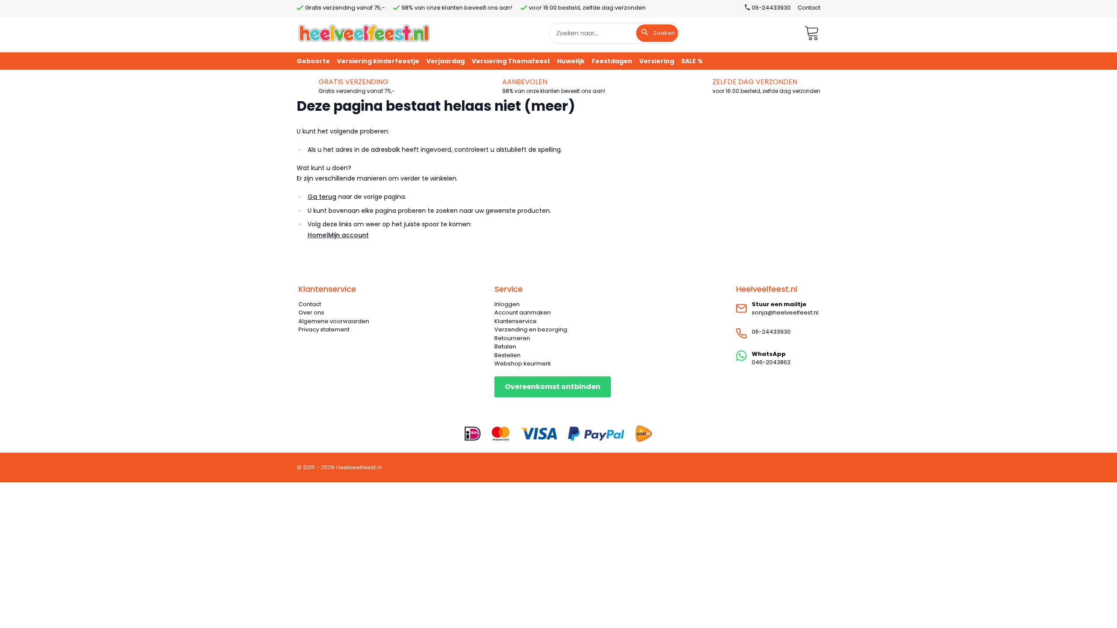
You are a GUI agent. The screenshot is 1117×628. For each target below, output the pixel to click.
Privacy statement (323, 329)
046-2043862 (771, 362)
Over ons (311, 312)
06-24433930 (771, 332)
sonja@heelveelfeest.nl (785, 312)
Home (317, 235)
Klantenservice (515, 321)
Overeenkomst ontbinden (552, 387)
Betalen (505, 346)
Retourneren (512, 338)
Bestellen (507, 355)
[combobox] (614, 33)
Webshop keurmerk (522, 363)
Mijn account (348, 235)
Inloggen (507, 304)
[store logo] (363, 32)
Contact (809, 7)
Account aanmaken (522, 312)
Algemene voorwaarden (333, 321)
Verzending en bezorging (530, 329)
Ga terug (322, 196)
